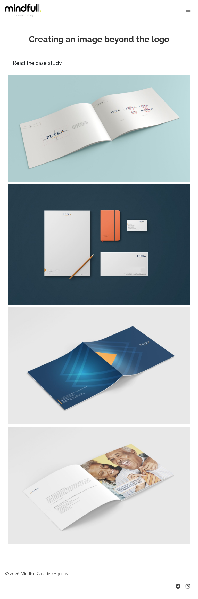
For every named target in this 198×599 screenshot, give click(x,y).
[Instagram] (188, 586)
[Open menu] (188, 10)
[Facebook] (178, 586)
